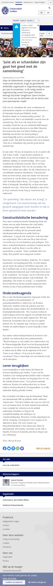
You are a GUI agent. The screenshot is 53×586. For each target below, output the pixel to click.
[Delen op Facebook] (5, 448)
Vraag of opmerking (11, 539)
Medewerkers (28, 2)
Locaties (6, 529)
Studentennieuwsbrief (12, 570)
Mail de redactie (43, 448)
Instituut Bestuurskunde (13, 505)
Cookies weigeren (38, 582)
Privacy (6, 561)
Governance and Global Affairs (16, 500)
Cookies (6, 543)
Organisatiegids (39, 2)
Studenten (18, 2)
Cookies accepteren (13, 582)
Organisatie (7, 557)
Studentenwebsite (7, 33)
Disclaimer (7, 547)
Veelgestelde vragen (11, 521)
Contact (6, 525)
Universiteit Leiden (7, 2)
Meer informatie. (10, 578)
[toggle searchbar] (49, 8)
